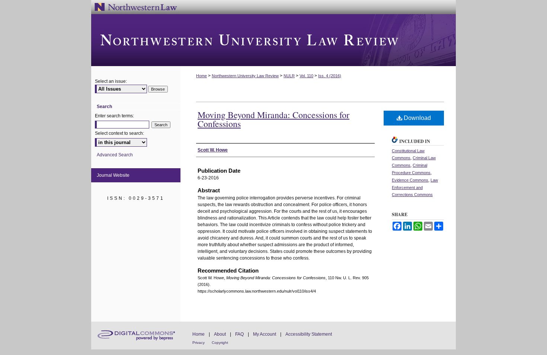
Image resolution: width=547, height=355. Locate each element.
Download (416, 118)
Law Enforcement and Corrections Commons (415, 187)
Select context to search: (119, 133)
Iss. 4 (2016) (329, 76)
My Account (264, 334)
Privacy (198, 343)
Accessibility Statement (308, 334)
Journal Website (113, 175)
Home (201, 76)
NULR (289, 76)
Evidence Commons (410, 180)
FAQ (239, 334)
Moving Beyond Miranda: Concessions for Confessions (273, 119)
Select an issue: (111, 81)
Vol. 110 (306, 76)
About (220, 334)
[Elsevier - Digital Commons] (135, 335)
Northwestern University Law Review (273, 40)
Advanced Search (115, 154)
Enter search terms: (114, 115)
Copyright (220, 343)
